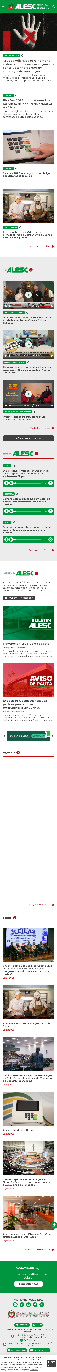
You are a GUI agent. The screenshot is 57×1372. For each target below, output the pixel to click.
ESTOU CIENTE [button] (51, 1363)
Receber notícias (28, 1284)
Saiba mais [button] (34, 1370)
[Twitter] (41, 1304)
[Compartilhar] (22, 55)
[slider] (16, 306)
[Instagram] (15, 1304)
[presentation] (4, 736)
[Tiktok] (22, 1304)
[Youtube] (28, 1304)
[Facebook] (35, 1304)
